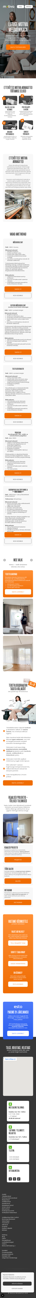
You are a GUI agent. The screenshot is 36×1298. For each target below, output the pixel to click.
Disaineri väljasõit (7, 1228)
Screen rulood (6, 1207)
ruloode (8, 753)
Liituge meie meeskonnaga (9, 1258)
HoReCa (4, 1244)
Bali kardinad (6, 1209)
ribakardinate (10, 755)
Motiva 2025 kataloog (8, 1246)
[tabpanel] (18, 612)
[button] (29, 6)
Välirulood (5, 1224)
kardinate (28, 728)
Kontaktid (4, 1250)
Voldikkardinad (6, 1201)
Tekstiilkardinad (6, 1196)
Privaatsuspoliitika (7, 1252)
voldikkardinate (17, 753)
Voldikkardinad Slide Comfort (10, 1217)
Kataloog (4, 1235)
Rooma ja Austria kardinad (9, 1198)
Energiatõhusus (6, 1240)
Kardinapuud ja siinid (8, 1211)
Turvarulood (5, 1223)
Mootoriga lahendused (8, 1219)
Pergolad (4, 1226)
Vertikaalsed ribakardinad (9, 1212)
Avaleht (4, 1194)
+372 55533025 (14, 1157)
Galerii (4, 1238)
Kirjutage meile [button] (6, 1256)
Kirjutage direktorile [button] (7, 1254)
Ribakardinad (6, 1200)
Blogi (3, 1236)
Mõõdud (4, 1230)
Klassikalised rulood (7, 1205)
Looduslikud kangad (8, 1242)
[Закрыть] (2, 1295)
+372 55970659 (14, 1159)
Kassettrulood (6, 1203)
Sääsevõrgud (5, 1221)
